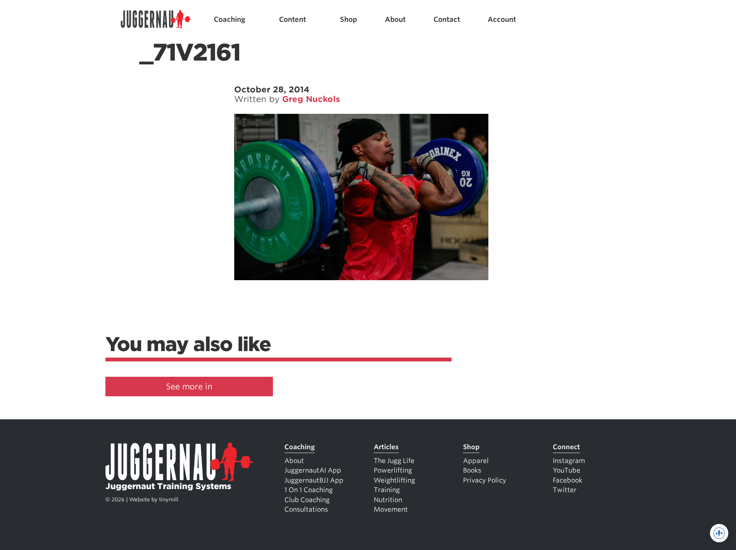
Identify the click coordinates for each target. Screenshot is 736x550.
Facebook (567, 480)
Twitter (565, 490)
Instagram (569, 461)
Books (472, 470)
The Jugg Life (394, 461)
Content (292, 19)
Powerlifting (393, 470)
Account (502, 19)
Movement (391, 509)
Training (387, 490)
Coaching (229, 19)
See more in (189, 386)
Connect (566, 447)
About (395, 19)
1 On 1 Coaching (308, 490)
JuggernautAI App (312, 470)
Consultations (306, 509)
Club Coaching (307, 500)
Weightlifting (394, 480)
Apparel (476, 461)
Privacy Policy (484, 480)
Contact (447, 19)
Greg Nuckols (311, 99)
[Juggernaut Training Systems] (156, 19)
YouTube (566, 470)
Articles (386, 447)
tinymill (168, 499)
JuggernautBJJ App (313, 480)
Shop (348, 19)
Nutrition (388, 500)
